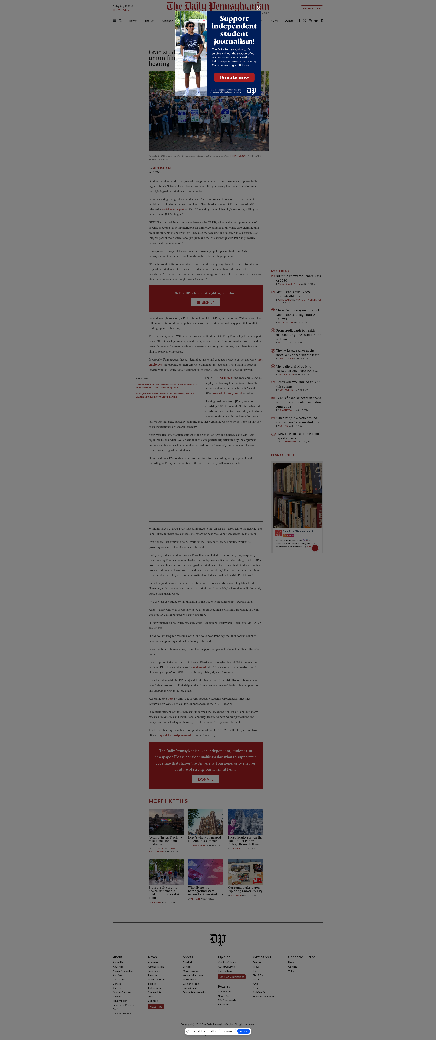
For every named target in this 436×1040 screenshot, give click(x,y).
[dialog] (218, 520)
